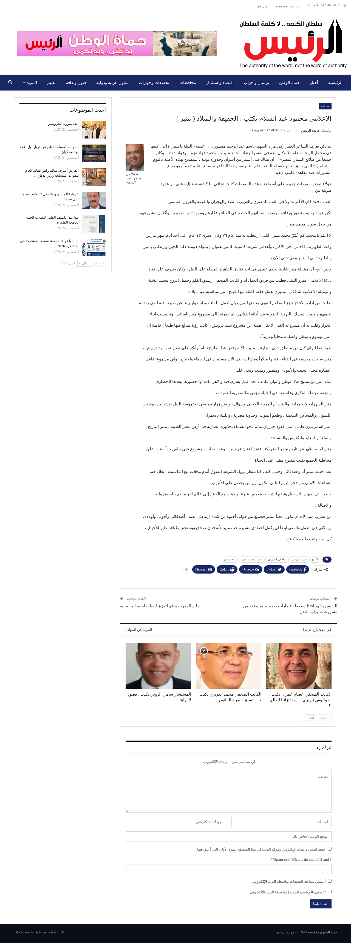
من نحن (262, 6)
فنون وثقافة (76, 82)
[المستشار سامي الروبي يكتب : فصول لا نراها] (158, 666)
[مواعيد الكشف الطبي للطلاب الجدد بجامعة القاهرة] (94, 224)
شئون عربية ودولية (112, 82)
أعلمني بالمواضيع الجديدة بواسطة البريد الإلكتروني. (287, 892)
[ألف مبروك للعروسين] (94, 130)
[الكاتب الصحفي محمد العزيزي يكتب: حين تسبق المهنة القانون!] (228, 666)
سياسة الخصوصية (287, 6)
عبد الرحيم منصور (251, 559)
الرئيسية (335, 82)
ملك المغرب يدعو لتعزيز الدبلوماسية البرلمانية (159, 606)
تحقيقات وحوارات (154, 82)
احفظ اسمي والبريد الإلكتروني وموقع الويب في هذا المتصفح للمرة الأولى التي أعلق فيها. (261, 849)
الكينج (315, 559)
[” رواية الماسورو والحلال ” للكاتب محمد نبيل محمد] (94, 200)
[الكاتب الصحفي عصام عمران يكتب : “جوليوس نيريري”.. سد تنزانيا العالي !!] (299, 666)
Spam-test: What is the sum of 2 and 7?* (301, 859)
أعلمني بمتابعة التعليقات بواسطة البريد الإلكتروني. (288, 881)
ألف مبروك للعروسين (63, 124)
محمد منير (229, 559)
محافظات (187, 82)
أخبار (314, 82)
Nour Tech (46, 932)
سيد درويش (299, 559)
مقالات (325, 106)
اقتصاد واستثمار (220, 82)
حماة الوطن (289, 82)
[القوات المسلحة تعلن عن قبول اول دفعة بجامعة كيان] (94, 153)
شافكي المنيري (277, 559)
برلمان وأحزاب (256, 82)
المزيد (32, 82)
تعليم (51, 82)
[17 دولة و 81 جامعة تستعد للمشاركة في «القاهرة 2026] (94, 247)
